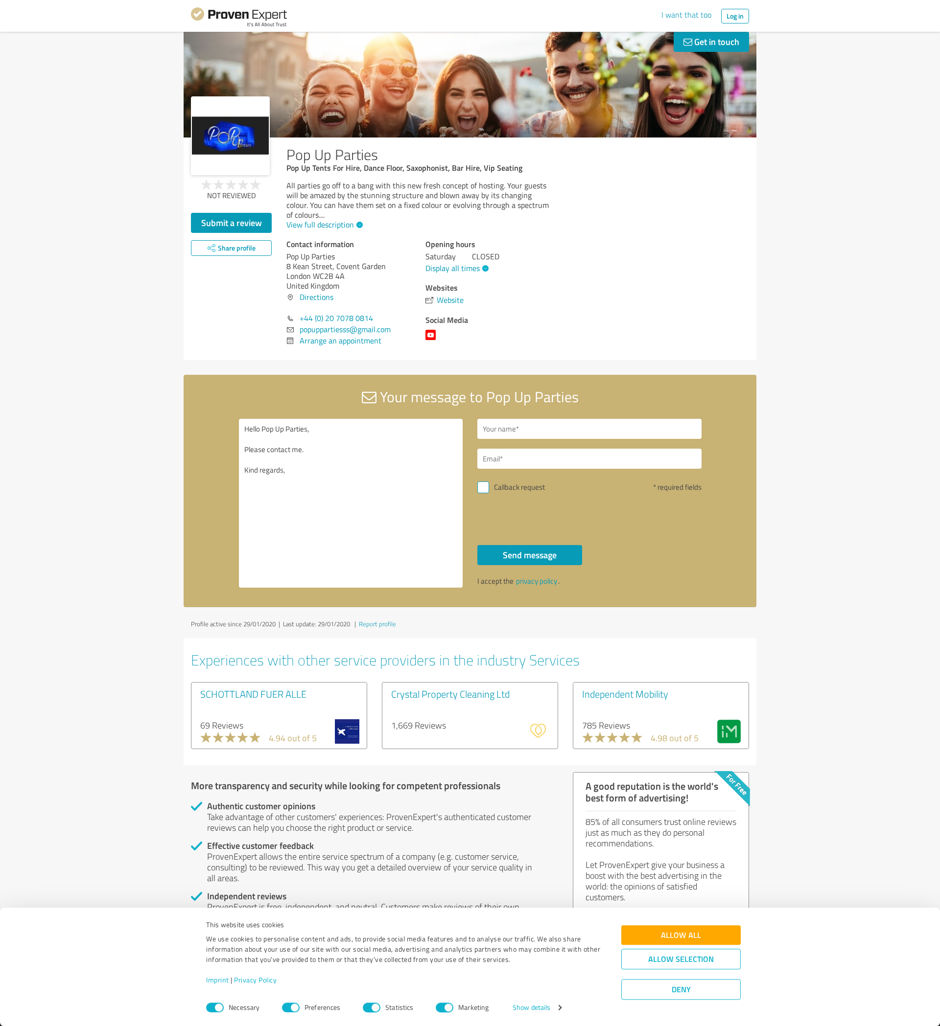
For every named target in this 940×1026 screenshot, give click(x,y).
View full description (320, 224)
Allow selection (681, 959)
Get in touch (715, 41)
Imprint (217, 980)
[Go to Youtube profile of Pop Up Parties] (432, 339)
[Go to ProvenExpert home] (239, 18)
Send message (530, 554)
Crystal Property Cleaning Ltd (450, 694)
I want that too (686, 14)
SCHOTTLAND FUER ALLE (253, 694)
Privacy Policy (255, 980)
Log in (735, 16)
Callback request (519, 487)
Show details (531, 1007)
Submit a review (231, 222)
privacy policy (536, 581)
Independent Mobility (625, 694)
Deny (681, 989)
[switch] (291, 1007)
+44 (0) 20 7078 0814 (336, 318)
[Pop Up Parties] (230, 135)
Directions (316, 297)
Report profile (377, 623)
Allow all (681, 935)
